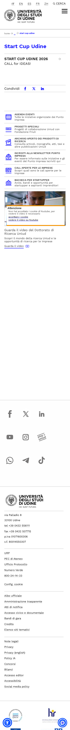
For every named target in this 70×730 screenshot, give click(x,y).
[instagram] (25, 440)
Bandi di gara (12, 618)
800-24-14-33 (13, 575)
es (29, 3)
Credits (9, 624)
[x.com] (25, 417)
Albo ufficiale (13, 595)
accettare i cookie (18, 217)
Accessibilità (12, 680)
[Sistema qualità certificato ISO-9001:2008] (15, 716)
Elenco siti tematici (17, 629)
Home (7, 33)
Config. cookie (13, 584)
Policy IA (9, 658)
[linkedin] (41, 417)
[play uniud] (41, 440)
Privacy (8, 647)
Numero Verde (13, 570)
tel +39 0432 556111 (17, 525)
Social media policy (16, 686)
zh (46, 3)
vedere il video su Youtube (23, 220)
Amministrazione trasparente (23, 601)
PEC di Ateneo (13, 558)
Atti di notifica (13, 607)
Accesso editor (14, 675)
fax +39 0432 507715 (17, 531)
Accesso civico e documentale (24, 612)
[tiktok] (41, 463)
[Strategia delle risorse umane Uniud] (51, 716)
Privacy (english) (14, 652)
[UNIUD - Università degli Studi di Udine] (23, 16)
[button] (7, 722)
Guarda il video (14, 246)
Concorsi (10, 664)
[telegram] (25, 463)
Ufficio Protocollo (15, 564)
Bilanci (8, 669)
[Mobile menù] (64, 11)
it (13, 3)
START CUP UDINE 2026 (26, 59)
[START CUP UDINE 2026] (59, 59)
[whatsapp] (9, 463)
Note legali (11, 641)
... (14, 34)
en (21, 3)
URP (7, 553)
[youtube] (9, 440)
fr (38, 3)
